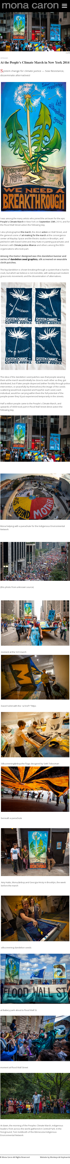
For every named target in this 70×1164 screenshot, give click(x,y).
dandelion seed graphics (23, 259)
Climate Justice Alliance (25, 245)
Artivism (4, 58)
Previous (7, 33)
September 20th (47, 221)
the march (26, 232)
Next (63, 33)
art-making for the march (33, 235)
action (45, 232)
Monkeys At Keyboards (60, 1157)
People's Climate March (12, 221)
